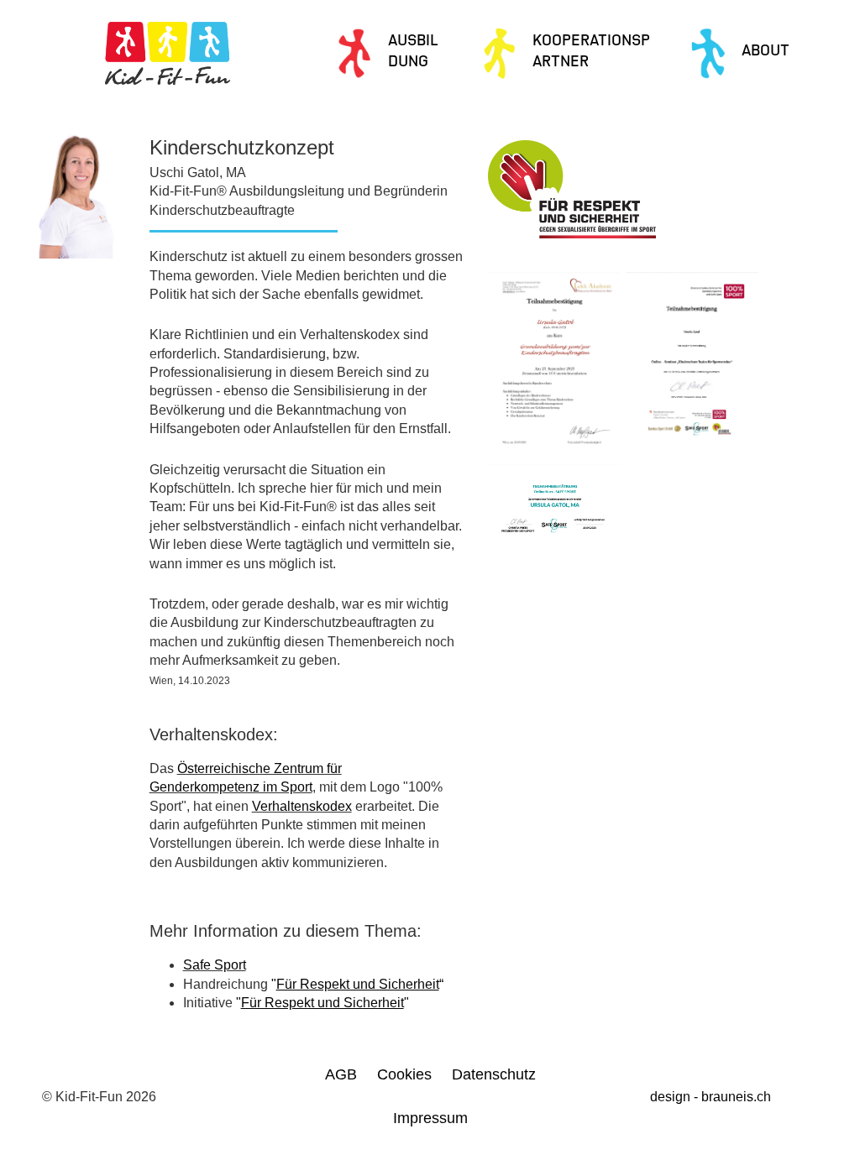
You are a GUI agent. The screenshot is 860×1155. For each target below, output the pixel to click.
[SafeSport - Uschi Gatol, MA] (554, 511)
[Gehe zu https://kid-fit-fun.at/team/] (570, 53)
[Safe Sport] (692, 366)
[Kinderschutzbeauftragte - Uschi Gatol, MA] (554, 365)
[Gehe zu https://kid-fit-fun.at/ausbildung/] (393, 53)
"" (322, 1003)
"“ (357, 984)
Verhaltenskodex (302, 806)
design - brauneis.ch (710, 1097)
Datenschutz (494, 1074)
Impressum (430, 1118)
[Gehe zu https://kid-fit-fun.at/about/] (758, 53)
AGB (341, 1074)
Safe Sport (214, 965)
